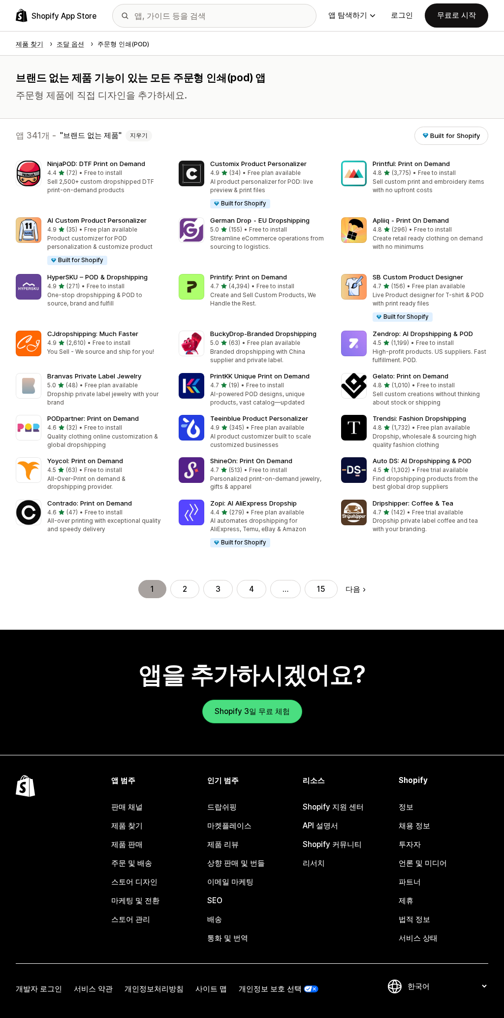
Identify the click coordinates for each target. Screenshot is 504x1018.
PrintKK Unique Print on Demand (260, 376)
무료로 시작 (456, 15)
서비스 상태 (418, 938)
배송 (214, 919)
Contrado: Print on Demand (89, 503)
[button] (89, 178)
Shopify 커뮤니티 (332, 844)
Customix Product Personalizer (258, 164)
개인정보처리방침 (154, 988)
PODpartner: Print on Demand (93, 418)
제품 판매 (127, 844)
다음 (353, 589)
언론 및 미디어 (423, 863)
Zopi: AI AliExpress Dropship (253, 503)
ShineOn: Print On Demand (251, 461)
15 (321, 589)
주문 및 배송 (131, 863)
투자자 (410, 844)
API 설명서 (320, 825)
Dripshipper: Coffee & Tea (413, 503)
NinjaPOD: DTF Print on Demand (96, 164)
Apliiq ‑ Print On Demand (411, 220)
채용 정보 (414, 825)
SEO (214, 900)
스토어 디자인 (134, 881)
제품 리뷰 (223, 844)
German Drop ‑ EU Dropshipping (260, 220)
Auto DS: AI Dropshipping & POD (422, 461)
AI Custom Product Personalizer (97, 220)
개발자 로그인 (39, 988)
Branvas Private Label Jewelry (94, 376)
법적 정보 (414, 919)
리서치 (314, 863)
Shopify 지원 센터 (333, 807)
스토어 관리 (130, 919)
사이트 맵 (211, 988)
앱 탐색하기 (347, 15)
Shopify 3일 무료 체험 (252, 711)
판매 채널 (127, 807)
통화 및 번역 (227, 938)
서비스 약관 (93, 988)
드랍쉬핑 (222, 807)
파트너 (410, 881)
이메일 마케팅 (230, 881)
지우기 (139, 135)
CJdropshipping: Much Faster (92, 334)
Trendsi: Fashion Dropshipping (419, 418)
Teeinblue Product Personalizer (259, 418)
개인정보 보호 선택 (270, 988)
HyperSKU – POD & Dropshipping (97, 277)
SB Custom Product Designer (418, 277)
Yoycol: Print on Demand (85, 461)
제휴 (406, 900)
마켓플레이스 (229, 825)
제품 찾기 (127, 825)
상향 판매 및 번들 (236, 863)
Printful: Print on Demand (411, 164)
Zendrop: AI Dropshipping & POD (423, 334)
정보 (406, 807)
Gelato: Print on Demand (410, 376)
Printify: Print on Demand (248, 277)
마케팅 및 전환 (135, 900)
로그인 (402, 15)
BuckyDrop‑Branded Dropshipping (263, 334)
